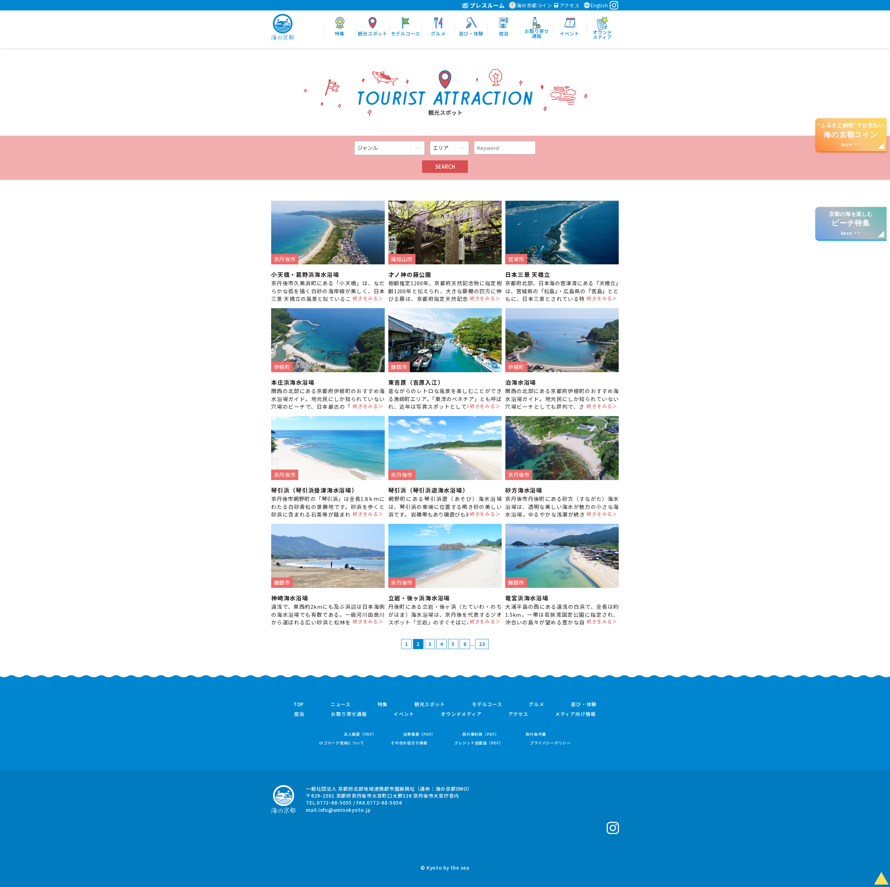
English (599, 5)
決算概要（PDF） (419, 734)
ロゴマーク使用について (341, 743)
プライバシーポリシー (550, 743)
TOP (298, 704)
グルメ (536, 704)
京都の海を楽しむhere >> (851, 223)
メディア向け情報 (575, 714)
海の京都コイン (534, 5)
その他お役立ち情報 (409, 743)
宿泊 (299, 714)
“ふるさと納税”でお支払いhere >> (851, 134)
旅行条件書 (536, 734)
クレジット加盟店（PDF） (478, 743)
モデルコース (487, 704)
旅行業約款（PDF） (480, 734)
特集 (383, 704)
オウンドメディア (461, 714)
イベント (404, 714)
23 (482, 643)
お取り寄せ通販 (349, 714)
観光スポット (429, 704)
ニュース (341, 704)
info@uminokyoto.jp (344, 809)
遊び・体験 (584, 704)
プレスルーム (486, 5)
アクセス (569, 5)
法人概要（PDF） (360, 734)
